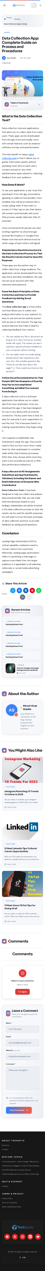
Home (9, 17)
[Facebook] (7, 1237)
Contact (5, 1149)
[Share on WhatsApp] (38, 590)
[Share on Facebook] (19, 590)
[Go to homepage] (18, 5)
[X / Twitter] (15, 1237)
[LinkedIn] (30, 1237)
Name (9, 1023)
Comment (11, 1064)
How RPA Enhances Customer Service (16, 1170)
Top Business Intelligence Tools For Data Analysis (20, 1166)
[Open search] (40, 5)
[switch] (34, 5)
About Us (5, 1145)
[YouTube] (38, 1237)
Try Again (22, 991)
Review (17, 19)
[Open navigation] (4, 5)
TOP (24, 1257)
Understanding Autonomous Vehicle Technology (20, 1174)
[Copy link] (29, 597)
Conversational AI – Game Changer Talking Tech (20, 1161)
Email (9, 1037)
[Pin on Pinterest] (32, 590)
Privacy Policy (7, 1198)
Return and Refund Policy (11, 1207)
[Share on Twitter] (12, 590)
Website (13, 1050)
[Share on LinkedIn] (25, 590)
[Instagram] (22, 1237)
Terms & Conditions (9, 1202)
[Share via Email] (22, 597)
